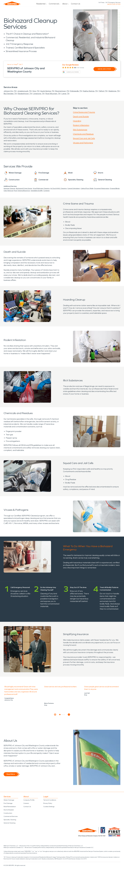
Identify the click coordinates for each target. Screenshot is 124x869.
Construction (8, 813)
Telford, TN (103, 91)
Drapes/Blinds (114, 188)
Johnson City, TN (10, 91)
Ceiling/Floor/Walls (87, 188)
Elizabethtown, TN (25, 94)
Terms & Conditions (49, 800)
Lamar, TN (65, 94)
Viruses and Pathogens (83, 143)
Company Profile (28, 800)
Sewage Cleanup (9, 188)
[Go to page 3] (64, 715)
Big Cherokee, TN (10, 94)
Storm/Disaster (9, 810)
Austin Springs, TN (47, 91)
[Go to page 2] (62, 715)
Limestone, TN (38, 94)
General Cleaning (9, 823)
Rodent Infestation (81, 125)
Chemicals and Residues (83, 134)
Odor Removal (8, 190)
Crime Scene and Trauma (84, 112)
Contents (46, 190)
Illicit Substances (80, 129)
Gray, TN (36, 91)
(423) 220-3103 (113, 4)
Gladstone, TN (113, 91)
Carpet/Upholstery (73, 188)
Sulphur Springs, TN (90, 91)
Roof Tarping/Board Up (22, 190)
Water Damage (9, 800)
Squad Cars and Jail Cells (84, 138)
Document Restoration (101, 188)
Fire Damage (8, 803)
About (64, 4)
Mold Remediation (10, 806)
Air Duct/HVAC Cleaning (58, 188)
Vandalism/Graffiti (37, 190)
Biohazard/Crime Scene (24, 188)
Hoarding (77, 121)
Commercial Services (11, 816)
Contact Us (75, 4)
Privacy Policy (47, 803)
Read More (11, 774)
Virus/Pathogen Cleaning (41, 188)
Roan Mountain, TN (52, 94)
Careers (26, 803)
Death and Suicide (81, 116)
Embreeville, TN (76, 91)
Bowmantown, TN (62, 91)
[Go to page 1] (60, 715)
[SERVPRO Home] (12, 3)
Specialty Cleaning (10, 820)
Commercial (54, 4)
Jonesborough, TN (24, 91)
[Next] (69, 714)
